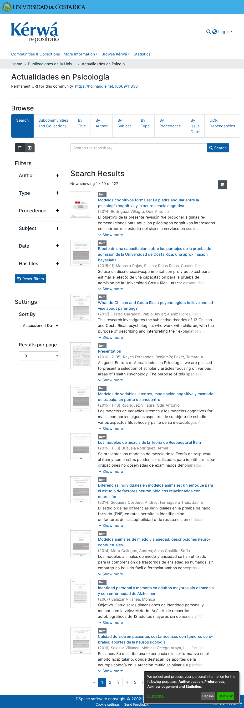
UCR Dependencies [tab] (222, 123)
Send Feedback (136, 704)
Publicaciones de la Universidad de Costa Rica (52, 63)
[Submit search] (209, 32)
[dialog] (191, 687)
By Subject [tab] (124, 123)
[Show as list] (20, 147)
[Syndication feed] (222, 184)
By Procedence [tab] (170, 123)
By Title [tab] (82, 123)
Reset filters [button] (32, 278)
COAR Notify (230, 703)
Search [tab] (22, 120)
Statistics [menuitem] (142, 54)
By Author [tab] (102, 123)
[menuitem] (215, 32)
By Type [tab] (145, 123)
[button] (110, 235)
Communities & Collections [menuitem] (35, 54)
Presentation (109, 351)
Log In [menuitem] (223, 31)
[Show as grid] (30, 147)
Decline (208, 696)
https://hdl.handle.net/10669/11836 (106, 86)
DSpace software (91, 698)
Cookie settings (108, 704)
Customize (155, 696)
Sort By (27, 314)
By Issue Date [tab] (195, 126)
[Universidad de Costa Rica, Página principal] (43, 6)
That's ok (225, 696)
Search (220, 147)
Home (16, 63)
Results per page (38, 345)
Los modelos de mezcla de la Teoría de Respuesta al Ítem (149, 442)
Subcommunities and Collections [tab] (53, 123)
